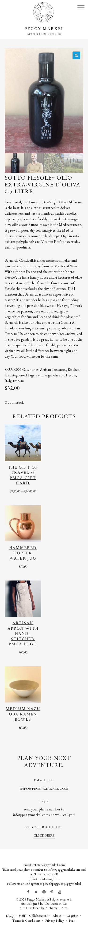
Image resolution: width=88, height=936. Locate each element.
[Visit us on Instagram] (44, 892)
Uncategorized (16, 375)
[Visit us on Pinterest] (51, 892)
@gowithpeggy (50, 883)
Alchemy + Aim (56, 908)
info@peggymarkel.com (44, 788)
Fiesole (71, 375)
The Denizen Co (55, 903)
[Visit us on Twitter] (36, 892)
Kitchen (74, 369)
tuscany (18, 380)
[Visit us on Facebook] (28, 892)
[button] (76, 55)
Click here (44, 835)
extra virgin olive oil (50, 375)
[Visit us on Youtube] (59, 892)
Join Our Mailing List (44, 879)
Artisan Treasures (53, 369)
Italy (8, 380)
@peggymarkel (71, 883)
